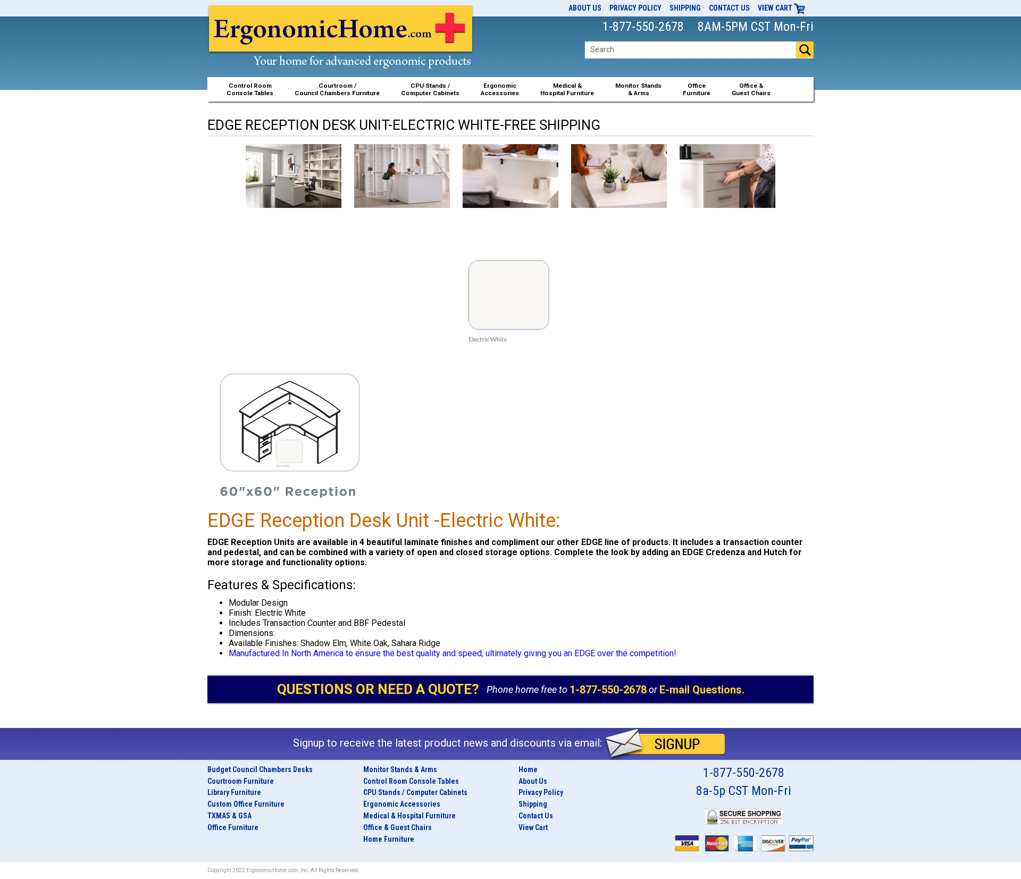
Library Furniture (234, 792)
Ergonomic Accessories (401, 804)
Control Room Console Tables (411, 781)
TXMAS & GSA (229, 815)
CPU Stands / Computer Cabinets (430, 89)
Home (528, 769)
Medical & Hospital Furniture (409, 815)
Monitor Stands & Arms (400, 769)
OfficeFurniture (696, 89)
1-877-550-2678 (608, 689)
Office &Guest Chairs (751, 89)
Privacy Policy (635, 8)
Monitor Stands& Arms (638, 89)
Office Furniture (232, 827)
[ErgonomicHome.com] (341, 49)
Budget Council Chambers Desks (260, 769)
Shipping (685, 8)
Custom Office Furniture (245, 804)
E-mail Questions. (701, 689)
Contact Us (729, 8)
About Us (584, 8)
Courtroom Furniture (240, 781)
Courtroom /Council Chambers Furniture (337, 89)
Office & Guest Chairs (397, 827)
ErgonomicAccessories (500, 89)
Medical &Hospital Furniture (567, 89)
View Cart (776, 8)
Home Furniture (388, 839)
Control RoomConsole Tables (250, 89)
